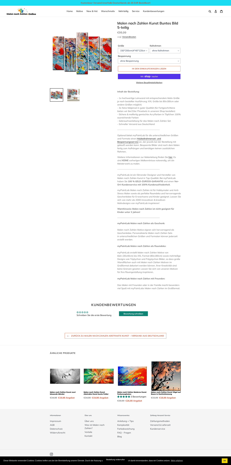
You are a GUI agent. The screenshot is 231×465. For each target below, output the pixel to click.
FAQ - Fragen (124, 432)
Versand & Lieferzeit (160, 425)
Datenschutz (56, 428)
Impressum (55, 421)
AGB (52, 425)
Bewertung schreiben (133, 313)
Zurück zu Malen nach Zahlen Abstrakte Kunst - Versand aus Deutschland (117, 336)
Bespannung (124, 56)
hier (170, 157)
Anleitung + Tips (125, 421)
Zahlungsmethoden (160, 421)
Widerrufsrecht (57, 432)
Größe (121, 45)
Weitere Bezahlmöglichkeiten (149, 82)
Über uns (89, 421)
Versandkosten (129, 37)
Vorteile (88, 432)
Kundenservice (157, 428)
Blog (119, 436)
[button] (124, 396)
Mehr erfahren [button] (177, 461)
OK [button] (224, 461)
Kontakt (88, 436)
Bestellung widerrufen (115, 459)
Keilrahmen (155, 45)
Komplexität (123, 425)
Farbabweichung (126, 428)
